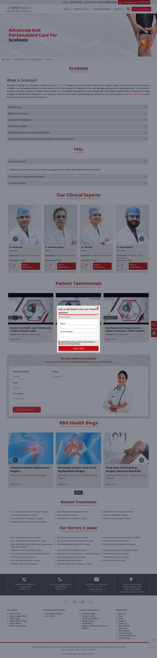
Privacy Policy (74, 344)
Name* (63, 323)
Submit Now (78, 348)
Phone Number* (66, 331)
